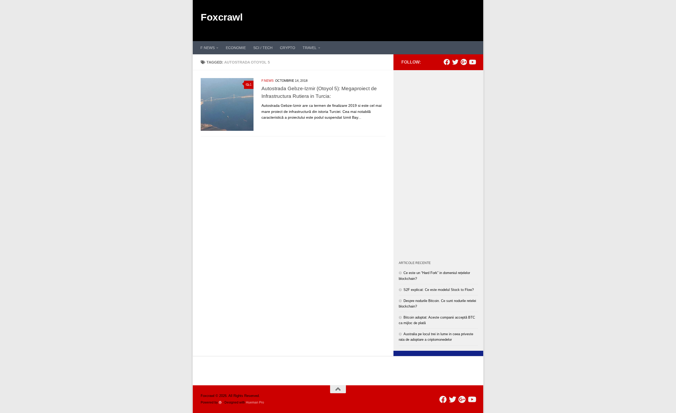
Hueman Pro (255, 402)
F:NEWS (207, 48)
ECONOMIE (236, 48)
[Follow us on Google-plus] (464, 62)
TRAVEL (310, 48)
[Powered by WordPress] (220, 402)
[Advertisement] (379, 20)
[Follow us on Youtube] (472, 62)
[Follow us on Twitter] (455, 62)
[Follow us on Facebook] (447, 62)
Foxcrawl (221, 17)
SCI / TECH (263, 48)
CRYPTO (287, 48)
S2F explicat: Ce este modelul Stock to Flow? (438, 290)
